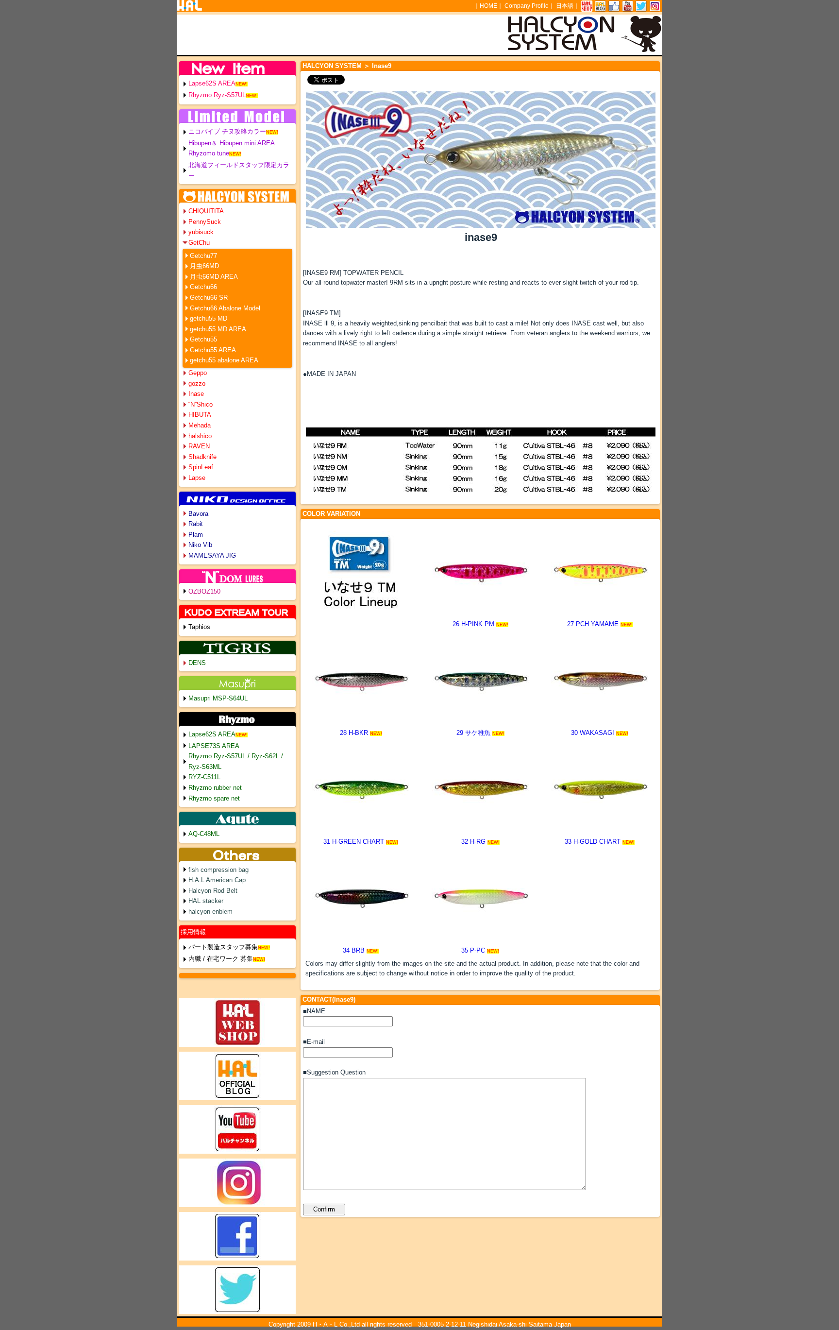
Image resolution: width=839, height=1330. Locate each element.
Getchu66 (203, 286)
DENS (197, 662)
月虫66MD (204, 266)
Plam (195, 534)
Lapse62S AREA (211, 83)
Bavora (198, 513)
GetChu (199, 242)
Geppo (197, 372)
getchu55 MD (208, 318)
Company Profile (526, 5)
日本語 (564, 5)
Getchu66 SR (209, 297)
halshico (200, 436)
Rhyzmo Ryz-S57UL (217, 95)
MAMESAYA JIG (212, 555)
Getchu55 (203, 339)
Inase (196, 393)
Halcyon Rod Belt (212, 890)
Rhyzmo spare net (214, 798)
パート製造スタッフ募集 (223, 947)
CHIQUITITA (206, 211)
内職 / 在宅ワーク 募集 (220, 958)
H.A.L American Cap (217, 880)
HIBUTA (199, 414)
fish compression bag (218, 869)
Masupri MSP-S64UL (218, 698)
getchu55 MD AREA (218, 329)
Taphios (199, 627)
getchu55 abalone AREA (224, 360)
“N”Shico (200, 404)
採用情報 (193, 932)
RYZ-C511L (204, 777)
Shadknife (202, 456)
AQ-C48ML (203, 833)
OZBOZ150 (204, 591)
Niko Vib (200, 544)
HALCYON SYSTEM (332, 65)
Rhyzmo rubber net (215, 787)
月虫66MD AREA (214, 276)
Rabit (195, 524)
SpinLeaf (200, 467)
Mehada (199, 425)
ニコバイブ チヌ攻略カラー (227, 131)
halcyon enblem (210, 911)
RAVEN (199, 446)
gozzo (196, 383)
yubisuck (201, 232)
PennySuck (204, 221)
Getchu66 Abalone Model (225, 308)
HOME (488, 5)
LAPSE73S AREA (213, 746)
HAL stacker (205, 900)
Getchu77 (203, 255)
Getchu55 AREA (213, 350)
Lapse (196, 477)
